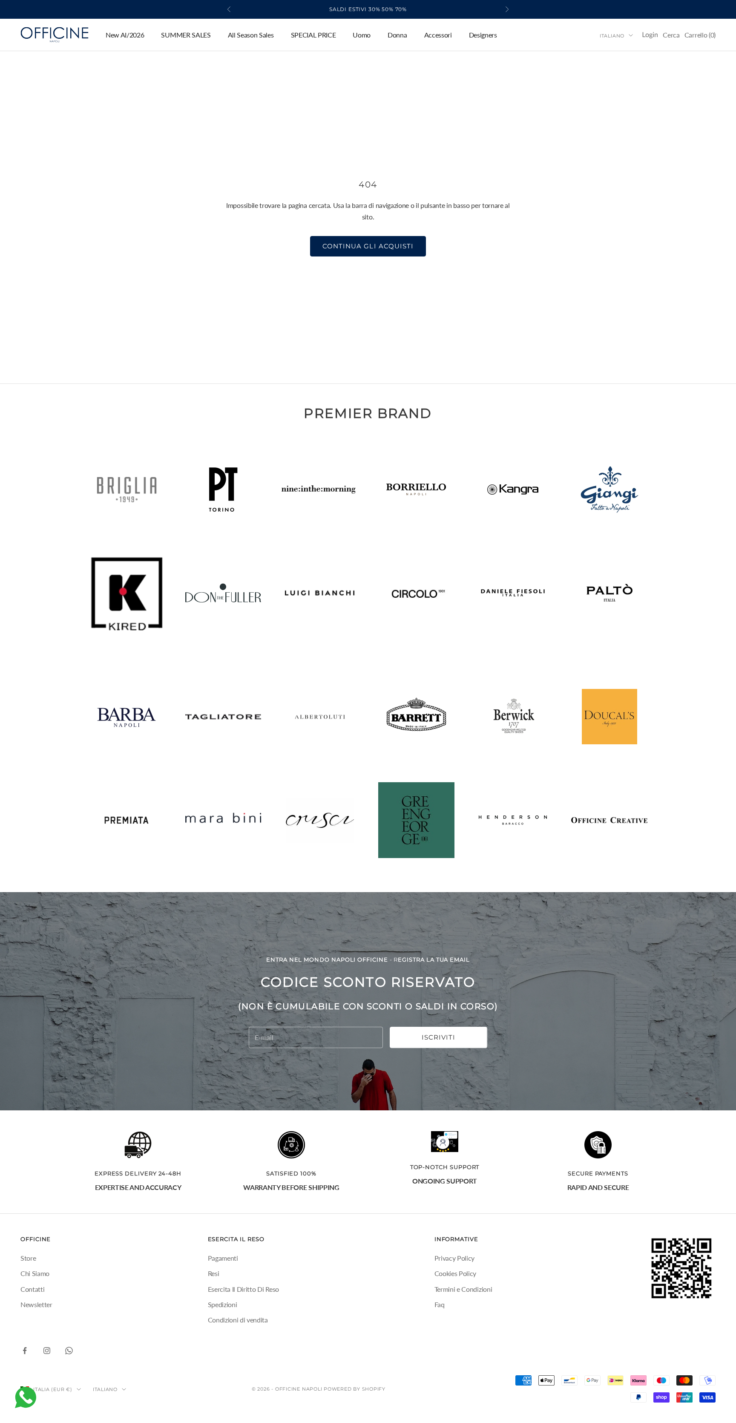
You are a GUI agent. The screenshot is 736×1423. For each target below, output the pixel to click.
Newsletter (36, 1304)
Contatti (32, 1289)
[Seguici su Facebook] (24, 1350)
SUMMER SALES (185, 35)
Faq (439, 1304)
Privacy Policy (454, 1258)
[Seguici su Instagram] (47, 1350)
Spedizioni (222, 1304)
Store (28, 1258)
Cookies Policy (455, 1273)
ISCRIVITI (438, 1037)
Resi (213, 1273)
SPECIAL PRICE (313, 35)
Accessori (438, 35)
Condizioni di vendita (238, 1320)
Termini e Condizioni (463, 1289)
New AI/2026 (125, 35)
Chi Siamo (34, 1273)
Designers (483, 35)
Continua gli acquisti (368, 246)
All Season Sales (251, 35)
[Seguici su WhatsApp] (69, 1350)
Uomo (362, 35)
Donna (397, 35)
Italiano (612, 35)
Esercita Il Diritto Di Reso (243, 1289)
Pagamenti (223, 1258)
